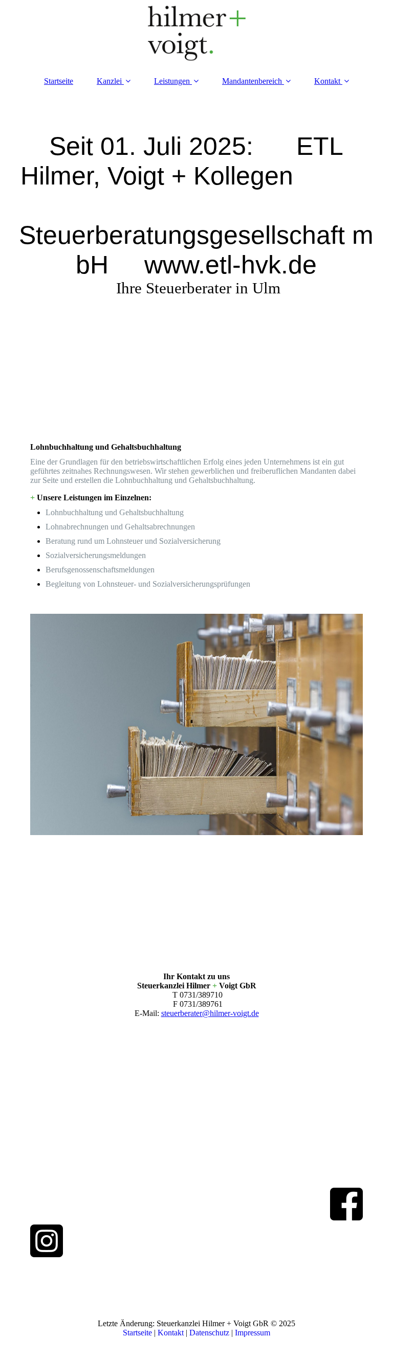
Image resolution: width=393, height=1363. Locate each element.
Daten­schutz (210, 1332)
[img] (196, 33)
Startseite (58, 81)
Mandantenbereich (252, 81)
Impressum (252, 1332)
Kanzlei (109, 81)
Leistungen (172, 81)
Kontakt (327, 81)
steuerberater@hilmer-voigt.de (210, 1013)
